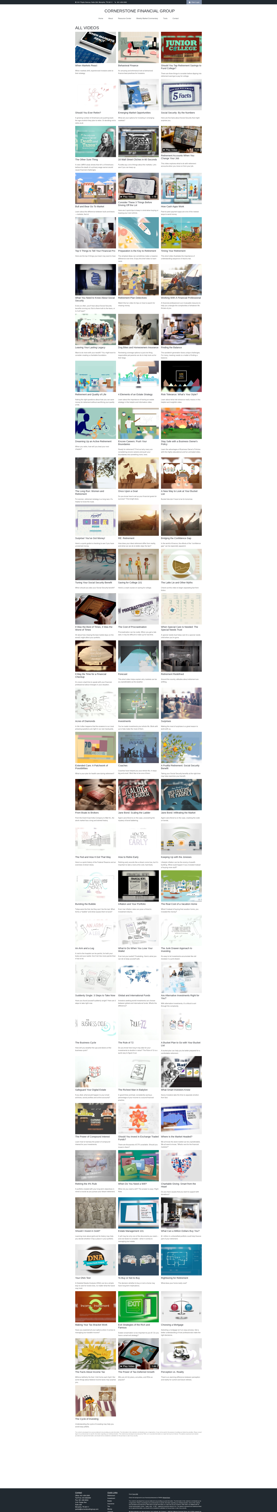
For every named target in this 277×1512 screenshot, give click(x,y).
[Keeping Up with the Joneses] (181, 854)
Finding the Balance (171, 347)
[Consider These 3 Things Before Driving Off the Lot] (138, 199)
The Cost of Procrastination (132, 627)
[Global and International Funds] (138, 992)
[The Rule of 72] (138, 1039)
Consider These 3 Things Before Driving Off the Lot (135, 204)
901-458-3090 (122, 2)
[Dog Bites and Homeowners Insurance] (138, 344)
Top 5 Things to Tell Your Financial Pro (95, 250)
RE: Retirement (126, 538)
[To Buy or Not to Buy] (138, 1275)
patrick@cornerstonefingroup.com (86, 1509)
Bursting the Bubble (85, 904)
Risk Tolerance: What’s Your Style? (179, 394)
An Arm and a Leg (84, 948)
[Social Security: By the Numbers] (181, 109)
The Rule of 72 (126, 1042)
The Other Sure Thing (86, 159)
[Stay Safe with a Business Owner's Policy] (181, 438)
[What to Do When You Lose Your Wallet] (138, 945)
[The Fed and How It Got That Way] (95, 854)
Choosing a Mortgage (172, 1324)
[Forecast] (138, 671)
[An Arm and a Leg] (95, 945)
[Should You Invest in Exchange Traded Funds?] (138, 1133)
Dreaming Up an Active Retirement (93, 441)
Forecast (122, 674)
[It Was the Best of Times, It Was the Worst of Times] (95, 624)
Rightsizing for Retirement (174, 1278)
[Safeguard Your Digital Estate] (95, 1086)
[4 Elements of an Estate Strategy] (138, 391)
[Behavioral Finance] (138, 62)
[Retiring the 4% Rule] (95, 1180)
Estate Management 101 (131, 1231)
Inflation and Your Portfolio (132, 904)
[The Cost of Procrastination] (138, 624)
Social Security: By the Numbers (178, 112)
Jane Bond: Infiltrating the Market (178, 812)
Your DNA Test (83, 1278)
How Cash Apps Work (172, 206)
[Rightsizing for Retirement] (181, 1275)
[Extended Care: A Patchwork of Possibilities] (95, 762)
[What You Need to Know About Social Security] (95, 294)
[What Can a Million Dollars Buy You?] (181, 1228)
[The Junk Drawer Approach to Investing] (181, 945)
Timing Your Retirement (173, 250)
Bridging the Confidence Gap (176, 538)
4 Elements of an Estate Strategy (135, 394)
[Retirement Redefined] (181, 671)
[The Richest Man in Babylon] (138, 1086)
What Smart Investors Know (175, 1089)
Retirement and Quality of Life (90, 394)
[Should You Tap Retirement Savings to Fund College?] (181, 62)
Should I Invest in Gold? (87, 1231)
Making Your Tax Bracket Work (91, 1324)
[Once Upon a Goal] (138, 488)
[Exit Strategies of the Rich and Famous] (138, 1321)
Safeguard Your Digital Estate (90, 1089)
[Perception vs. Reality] (181, 1369)
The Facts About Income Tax (90, 1372)
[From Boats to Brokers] (95, 809)
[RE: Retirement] (138, 535)
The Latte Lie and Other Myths (177, 582)
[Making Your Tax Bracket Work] (95, 1321)
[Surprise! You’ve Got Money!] (95, 535)
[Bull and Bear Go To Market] (95, 203)
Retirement (111, 1495)
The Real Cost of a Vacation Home (179, 904)
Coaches (122, 765)
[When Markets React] (95, 62)
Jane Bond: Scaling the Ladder (134, 812)
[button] (101, 18)
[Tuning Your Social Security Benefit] (95, 579)
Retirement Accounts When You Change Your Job (177, 157)
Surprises (166, 721)
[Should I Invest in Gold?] (95, 1228)
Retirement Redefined (172, 674)
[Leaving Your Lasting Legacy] (95, 344)
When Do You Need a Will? (132, 1183)
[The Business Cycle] (95, 1039)
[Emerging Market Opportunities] (138, 109)
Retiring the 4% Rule (86, 1183)
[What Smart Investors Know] (181, 1086)
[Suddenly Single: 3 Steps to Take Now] (95, 992)
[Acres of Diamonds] (95, 718)
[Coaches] (138, 762)
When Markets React (86, 65)
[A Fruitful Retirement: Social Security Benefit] (181, 762)
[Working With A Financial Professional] (181, 294)
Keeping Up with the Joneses (176, 857)
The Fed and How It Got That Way (93, 857)
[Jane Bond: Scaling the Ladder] (138, 809)
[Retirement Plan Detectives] (138, 294)
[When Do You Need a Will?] (138, 1180)
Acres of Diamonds (85, 721)
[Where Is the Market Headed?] (181, 1133)
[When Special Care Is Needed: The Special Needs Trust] (181, 624)
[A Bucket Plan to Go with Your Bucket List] (181, 1039)
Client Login (195, 2)
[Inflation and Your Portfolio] (138, 901)
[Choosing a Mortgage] (181, 1321)
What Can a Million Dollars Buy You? (180, 1231)
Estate (109, 1501)
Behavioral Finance (128, 65)
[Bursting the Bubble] (95, 901)
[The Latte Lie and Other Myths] (181, 579)
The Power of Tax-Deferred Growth (136, 1372)
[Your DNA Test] (95, 1275)
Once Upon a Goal (128, 491)
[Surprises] (181, 718)
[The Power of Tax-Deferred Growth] (138, 1369)
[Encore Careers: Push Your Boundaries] (138, 438)
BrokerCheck (166, 1497)
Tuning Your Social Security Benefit (93, 582)
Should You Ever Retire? (88, 112)
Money (109, 1509)
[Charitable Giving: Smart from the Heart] (181, 1180)
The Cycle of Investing (86, 1419)
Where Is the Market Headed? (176, 1136)
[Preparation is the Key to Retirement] (138, 247)
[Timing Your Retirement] (181, 247)
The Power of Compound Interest (92, 1136)
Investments (124, 721)
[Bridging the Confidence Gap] (181, 535)
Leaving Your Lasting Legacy (90, 347)
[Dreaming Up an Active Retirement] (95, 438)
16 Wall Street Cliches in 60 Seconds (137, 159)
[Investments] (138, 718)
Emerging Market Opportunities (134, 112)
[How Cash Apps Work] (181, 203)
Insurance (110, 1503)
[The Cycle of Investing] (95, 1416)
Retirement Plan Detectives (132, 297)
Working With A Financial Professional (181, 297)
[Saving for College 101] (138, 579)
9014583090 (86, 1498)
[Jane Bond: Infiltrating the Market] (181, 809)
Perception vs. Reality (172, 1372)
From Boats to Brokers (87, 812)
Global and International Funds (134, 995)
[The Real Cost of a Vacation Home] (181, 901)
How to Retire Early (128, 857)
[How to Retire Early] (138, 854)
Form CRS (135, 1494)
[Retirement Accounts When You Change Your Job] (181, 152)
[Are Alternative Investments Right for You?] (181, 992)
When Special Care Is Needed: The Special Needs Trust (179, 628)
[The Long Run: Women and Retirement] (95, 488)
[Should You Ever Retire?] (95, 109)
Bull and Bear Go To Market (89, 206)
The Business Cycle (85, 1042)
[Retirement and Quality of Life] (95, 391)
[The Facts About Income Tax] (95, 1369)
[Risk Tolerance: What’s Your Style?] (181, 391)
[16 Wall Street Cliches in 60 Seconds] (138, 156)
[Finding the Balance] (181, 344)
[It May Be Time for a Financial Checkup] (95, 671)
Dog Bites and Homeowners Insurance (138, 347)
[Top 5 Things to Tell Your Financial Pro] (95, 247)
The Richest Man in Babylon (133, 1089)
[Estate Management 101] (138, 1228)
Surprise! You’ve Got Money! (90, 538)
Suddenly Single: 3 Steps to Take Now (95, 995)
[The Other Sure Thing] (95, 156)
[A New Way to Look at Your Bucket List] (181, 488)
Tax (108, 1506)
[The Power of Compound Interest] (95, 1133)
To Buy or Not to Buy (129, 1278)
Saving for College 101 (130, 582)
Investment (111, 1498)
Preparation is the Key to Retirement (137, 250)
